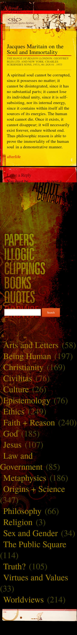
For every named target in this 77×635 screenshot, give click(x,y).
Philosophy (22, 510)
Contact (38, 198)
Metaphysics (24, 477)
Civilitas (17, 377)
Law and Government (21, 461)
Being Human (27, 355)
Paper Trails (38, 239)
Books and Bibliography (38, 282)
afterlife (14, 156)
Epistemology (26, 400)
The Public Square (34, 543)
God (10, 433)
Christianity (23, 366)
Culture (16, 389)
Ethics (14, 411)
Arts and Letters (31, 344)
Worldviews (23, 599)
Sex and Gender (30, 532)
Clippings (38, 268)
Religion (18, 521)
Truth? (14, 566)
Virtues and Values (35, 577)
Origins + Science (34, 488)
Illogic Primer (38, 253)
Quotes (38, 297)
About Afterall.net (38, 188)
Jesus (12, 444)
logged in (38, 181)
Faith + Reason (29, 422)
